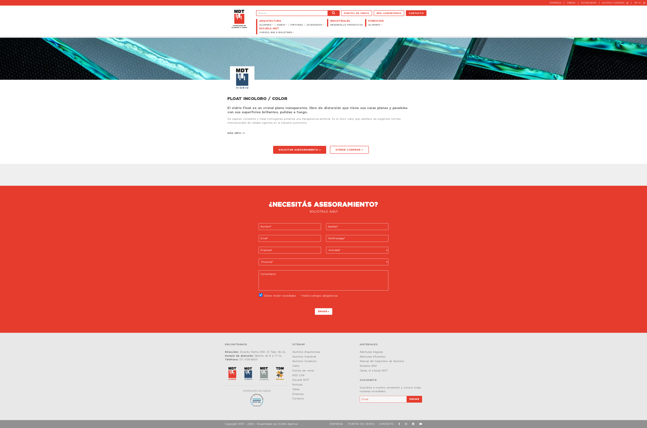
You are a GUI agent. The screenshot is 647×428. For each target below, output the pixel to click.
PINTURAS (296, 25)
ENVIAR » (323, 311)
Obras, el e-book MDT (374, 370)
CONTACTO (386, 423)
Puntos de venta (356, 13)
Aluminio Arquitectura (306, 351)
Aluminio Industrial (304, 356)
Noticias (297, 384)
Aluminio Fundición (304, 361)
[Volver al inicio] (239, 19)
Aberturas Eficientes (372, 356)
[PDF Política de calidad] (256, 398)
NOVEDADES (589, 2)
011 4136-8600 (248, 359)
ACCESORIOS (314, 25)
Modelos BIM (368, 365)
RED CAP (298, 375)
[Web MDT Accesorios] (264, 374)
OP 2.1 (638, 2)
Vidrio (295, 365)
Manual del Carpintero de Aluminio (382, 361)
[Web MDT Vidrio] (248, 374)
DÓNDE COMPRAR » (349, 149)
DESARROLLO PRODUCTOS (346, 25)
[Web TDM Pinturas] (279, 374)
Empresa (298, 394)
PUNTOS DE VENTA (361, 423)
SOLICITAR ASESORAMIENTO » (300, 149)
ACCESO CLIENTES (613, 2)
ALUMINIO (265, 25)
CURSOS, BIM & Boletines (275, 32)
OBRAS (571, 2)
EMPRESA (555, 2)
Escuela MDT (300, 379)
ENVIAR (414, 399)
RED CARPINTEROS (389, 13)
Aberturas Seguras (371, 351)
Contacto (416, 13)
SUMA (282, 423)
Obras (296, 389)
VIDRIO (281, 25)
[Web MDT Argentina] (232, 374)
